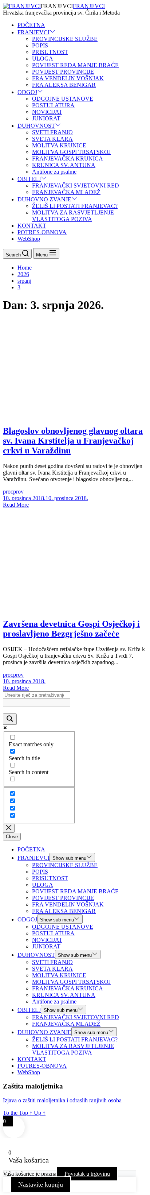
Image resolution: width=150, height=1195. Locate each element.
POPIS (40, 45)
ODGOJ (27, 92)
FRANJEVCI (89, 6)
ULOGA (42, 58)
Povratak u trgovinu (87, 1174)
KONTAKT (31, 226)
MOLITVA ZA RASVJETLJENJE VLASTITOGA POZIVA (73, 215)
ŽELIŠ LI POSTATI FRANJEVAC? (75, 206)
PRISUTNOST (50, 52)
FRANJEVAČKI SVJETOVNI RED (75, 185)
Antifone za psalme (54, 172)
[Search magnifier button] (10, 719)
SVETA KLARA (52, 139)
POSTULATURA (53, 105)
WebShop (28, 239)
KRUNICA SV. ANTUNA (63, 165)
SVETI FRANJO (52, 132)
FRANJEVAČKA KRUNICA (67, 158)
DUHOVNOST (36, 126)
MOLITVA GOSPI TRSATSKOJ (71, 152)
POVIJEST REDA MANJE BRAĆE (75, 65)
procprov (13, 491)
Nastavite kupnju (40, 1184)
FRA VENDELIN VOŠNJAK (68, 78)
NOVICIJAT (47, 112)
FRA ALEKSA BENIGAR (64, 85)
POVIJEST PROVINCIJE (63, 72)
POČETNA (31, 25)
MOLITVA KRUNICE (59, 145)
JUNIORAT (46, 118)
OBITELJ (29, 179)
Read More (16, 505)
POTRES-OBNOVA (42, 232)
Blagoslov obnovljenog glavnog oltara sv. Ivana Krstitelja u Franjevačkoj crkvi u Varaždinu (73, 440)
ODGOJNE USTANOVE (62, 99)
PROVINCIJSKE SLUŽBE (65, 39)
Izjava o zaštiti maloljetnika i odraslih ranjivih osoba (62, 1100)
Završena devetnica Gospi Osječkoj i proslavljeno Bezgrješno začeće (71, 628)
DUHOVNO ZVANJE (44, 199)
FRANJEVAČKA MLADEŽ (66, 192)
